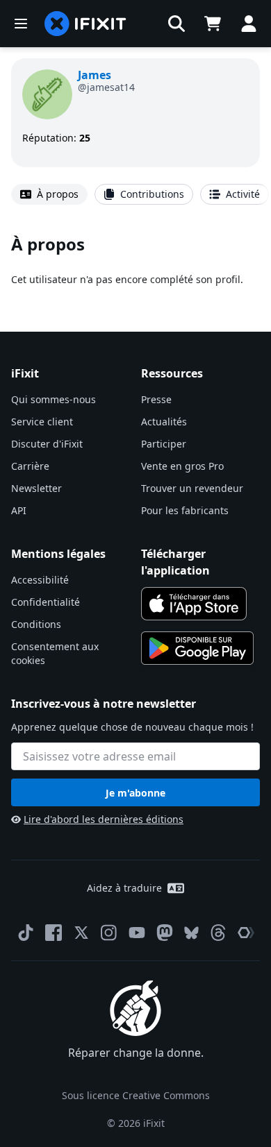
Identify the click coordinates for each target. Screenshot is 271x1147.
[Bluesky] (191, 933)
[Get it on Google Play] (197, 648)
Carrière (30, 466)
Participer (163, 443)
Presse (156, 399)
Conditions (36, 624)
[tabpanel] (135, 259)
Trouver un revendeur (192, 488)
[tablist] (135, 194)
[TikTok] (25, 932)
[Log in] (249, 23)
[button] (176, 23)
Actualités (164, 421)
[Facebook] (53, 932)
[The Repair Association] (246, 932)
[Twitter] (81, 932)
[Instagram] (109, 932)
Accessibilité (40, 579)
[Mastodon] (164, 932)
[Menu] (20, 23)
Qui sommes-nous (53, 399)
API (18, 510)
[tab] (49, 194)
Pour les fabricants (185, 510)
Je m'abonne (135, 792)
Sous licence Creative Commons (136, 1095)
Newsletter (36, 488)
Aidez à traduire (124, 887)
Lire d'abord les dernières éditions (103, 819)
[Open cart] (213, 23)
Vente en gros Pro (182, 466)
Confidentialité (45, 602)
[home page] (85, 23)
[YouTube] (137, 932)
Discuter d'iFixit (47, 443)
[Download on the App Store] (194, 603)
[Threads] (218, 932)
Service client (42, 421)
